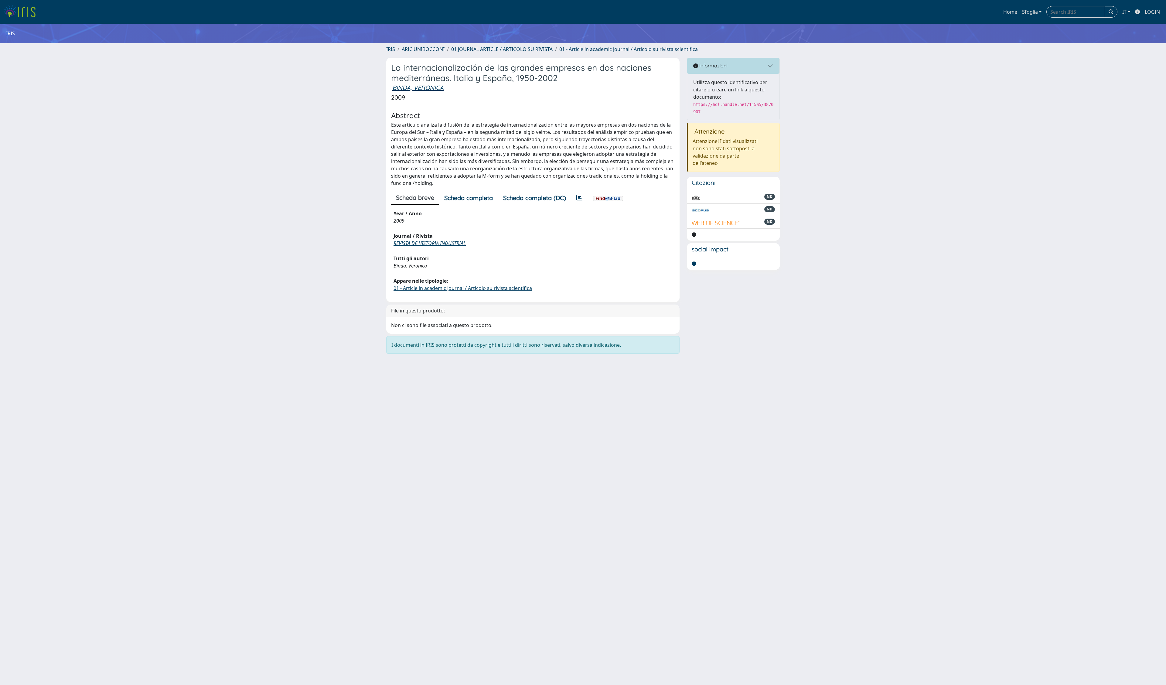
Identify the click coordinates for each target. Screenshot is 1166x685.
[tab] (579, 198)
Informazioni (712, 66)
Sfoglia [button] (1030, 12)
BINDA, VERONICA (418, 87)
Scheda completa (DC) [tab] (534, 198)
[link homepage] (22, 12)
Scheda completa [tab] (468, 198)
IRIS (390, 49)
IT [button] (1124, 12)
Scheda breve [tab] (415, 197)
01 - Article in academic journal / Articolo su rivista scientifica (628, 49)
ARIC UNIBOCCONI (423, 49)
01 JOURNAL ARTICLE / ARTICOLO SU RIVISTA (502, 49)
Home (1010, 12)
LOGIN (1152, 12)
